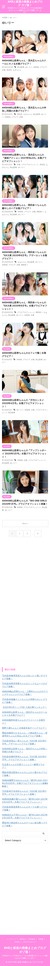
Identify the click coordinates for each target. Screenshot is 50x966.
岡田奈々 (40, 212)
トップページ (11, 939)
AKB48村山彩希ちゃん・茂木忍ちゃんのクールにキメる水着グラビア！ (24, 713)
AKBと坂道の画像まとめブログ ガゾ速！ (25, 3)
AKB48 (36, 67)
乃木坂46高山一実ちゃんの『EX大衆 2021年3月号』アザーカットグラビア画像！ (24, 742)
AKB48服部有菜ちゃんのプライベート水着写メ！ (23, 721)
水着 (3, 70)
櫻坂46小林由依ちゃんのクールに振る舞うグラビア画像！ (24, 824)
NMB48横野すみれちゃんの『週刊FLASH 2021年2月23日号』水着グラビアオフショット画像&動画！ (25, 783)
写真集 (41, 939)
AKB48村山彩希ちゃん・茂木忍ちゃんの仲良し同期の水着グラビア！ (24, 750)
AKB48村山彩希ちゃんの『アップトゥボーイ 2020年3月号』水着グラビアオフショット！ (24, 453)
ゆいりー (28, 67)
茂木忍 (9, 70)
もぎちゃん (17, 70)
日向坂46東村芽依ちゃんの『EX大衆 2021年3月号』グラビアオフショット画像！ (24, 758)
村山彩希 (20, 67)
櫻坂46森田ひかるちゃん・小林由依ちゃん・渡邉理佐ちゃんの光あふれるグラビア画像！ (24, 734)
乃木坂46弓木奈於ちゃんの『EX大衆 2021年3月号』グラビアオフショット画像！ (24, 792)
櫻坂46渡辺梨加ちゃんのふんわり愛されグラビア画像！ (24, 774)
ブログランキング (29, 942)
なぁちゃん (22, 262)
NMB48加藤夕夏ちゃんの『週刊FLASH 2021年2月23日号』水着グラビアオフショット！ (25, 800)
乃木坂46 (31, 939)
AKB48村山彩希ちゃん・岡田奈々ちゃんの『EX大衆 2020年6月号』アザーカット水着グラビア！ (24, 255)
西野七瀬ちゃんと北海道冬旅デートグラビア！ (24, 728)
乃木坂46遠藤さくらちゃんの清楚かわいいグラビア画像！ (24, 701)
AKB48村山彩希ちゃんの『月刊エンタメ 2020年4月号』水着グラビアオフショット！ (23, 403)
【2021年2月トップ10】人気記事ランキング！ (24, 707)
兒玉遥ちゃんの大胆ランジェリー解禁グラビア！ (23, 766)
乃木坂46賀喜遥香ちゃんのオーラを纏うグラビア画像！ (24, 808)
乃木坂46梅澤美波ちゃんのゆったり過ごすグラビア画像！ (24, 677)
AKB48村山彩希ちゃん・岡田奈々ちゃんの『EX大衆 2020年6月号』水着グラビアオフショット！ (24, 305)
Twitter (16, 942)
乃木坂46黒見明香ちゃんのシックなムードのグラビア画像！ (24, 685)
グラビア (43, 67)
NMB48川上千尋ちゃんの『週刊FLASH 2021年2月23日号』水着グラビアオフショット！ (25, 816)
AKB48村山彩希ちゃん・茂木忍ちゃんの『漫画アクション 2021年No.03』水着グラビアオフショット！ (24, 157)
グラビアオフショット (30, 164)
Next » (25, 523)
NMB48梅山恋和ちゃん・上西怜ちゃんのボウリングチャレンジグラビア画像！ (25, 693)
